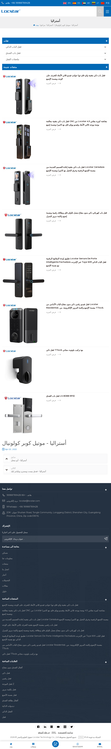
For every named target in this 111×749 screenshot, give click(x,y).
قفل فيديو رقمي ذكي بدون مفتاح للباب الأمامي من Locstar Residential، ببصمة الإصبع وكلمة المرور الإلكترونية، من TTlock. (75, 306)
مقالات (5, 586)
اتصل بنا (5, 569)
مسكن (5, 553)
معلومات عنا (7, 558)
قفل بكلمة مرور (9, 689)
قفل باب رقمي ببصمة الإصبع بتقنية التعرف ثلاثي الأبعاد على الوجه (29, 625)
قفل (4, 717)
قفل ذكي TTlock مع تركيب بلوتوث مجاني (64, 350)
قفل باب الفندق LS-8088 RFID (60, 396)
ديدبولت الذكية (8, 706)
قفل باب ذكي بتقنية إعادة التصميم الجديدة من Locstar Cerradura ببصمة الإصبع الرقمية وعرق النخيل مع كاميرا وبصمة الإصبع (75, 169)
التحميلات (6, 580)
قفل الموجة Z (8, 684)
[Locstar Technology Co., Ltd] (10, 11)
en (69, 3)
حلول (4, 591)
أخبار (4, 575)
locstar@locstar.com (29, 501)
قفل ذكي (6, 673)
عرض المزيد (51, 83)
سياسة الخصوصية (65, 732)
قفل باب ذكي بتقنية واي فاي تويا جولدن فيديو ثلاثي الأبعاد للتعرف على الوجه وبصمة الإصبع (75, 77)
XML (54, 732)
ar (88, 3)
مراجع (42, 25)
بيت (37, 25)
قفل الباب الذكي (13, 46)
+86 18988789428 (20, 3)
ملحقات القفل (12, 59)
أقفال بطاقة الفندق (10, 700)
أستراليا (50, 25)
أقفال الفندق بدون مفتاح (12, 667)
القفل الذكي (7, 711)
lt (98, 3)
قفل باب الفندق (13, 53)
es (79, 3)
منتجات (5, 564)
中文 (108, 3)
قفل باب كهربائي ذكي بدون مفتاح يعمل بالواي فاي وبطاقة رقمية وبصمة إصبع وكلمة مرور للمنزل (76, 214)
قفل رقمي (6, 678)
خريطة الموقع (44, 732)
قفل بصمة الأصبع (9, 695)
